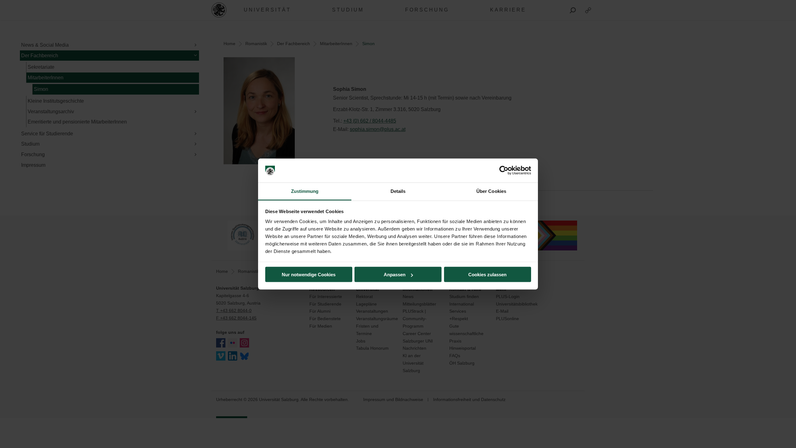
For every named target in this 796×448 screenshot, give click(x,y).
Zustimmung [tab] (305, 191)
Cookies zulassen (487, 274)
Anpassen (394, 274)
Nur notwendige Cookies (309, 274)
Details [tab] (398, 191)
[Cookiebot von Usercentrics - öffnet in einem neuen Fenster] (504, 170)
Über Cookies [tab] (491, 191)
